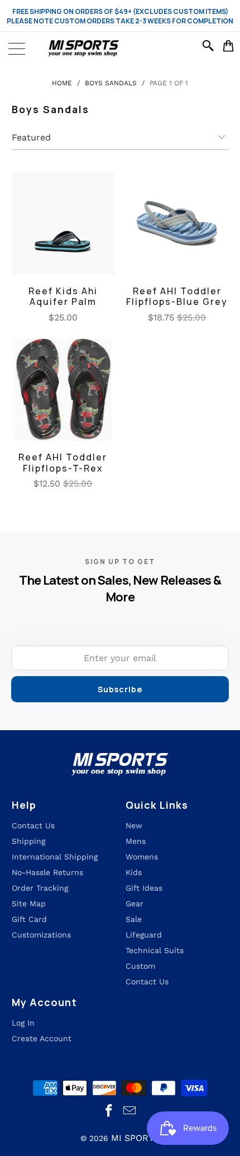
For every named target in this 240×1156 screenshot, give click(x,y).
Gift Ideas (144, 887)
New (134, 825)
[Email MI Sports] (130, 1111)
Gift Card (29, 919)
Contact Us (147, 981)
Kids (134, 872)
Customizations (41, 934)
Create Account (41, 1038)
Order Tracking (40, 887)
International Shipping (55, 856)
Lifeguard (144, 934)
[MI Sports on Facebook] (109, 1111)
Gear (134, 903)
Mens (136, 841)
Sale (134, 919)
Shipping (28, 841)
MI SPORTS (135, 1138)
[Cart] (228, 45)
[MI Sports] (120, 48)
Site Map (29, 903)
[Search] (210, 46)
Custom (140, 965)
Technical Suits (155, 950)
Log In (23, 1022)
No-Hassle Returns (47, 872)
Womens (142, 856)
